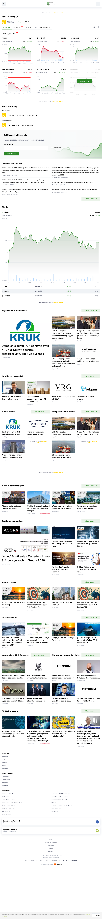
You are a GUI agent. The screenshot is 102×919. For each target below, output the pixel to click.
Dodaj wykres (84, 81)
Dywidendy (5, 768)
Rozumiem (96, 915)
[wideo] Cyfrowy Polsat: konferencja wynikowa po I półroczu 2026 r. (13, 733)
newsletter (54, 811)
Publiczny (57, 147)
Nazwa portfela (9, 144)
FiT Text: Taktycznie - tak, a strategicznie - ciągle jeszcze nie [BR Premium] (38, 640)
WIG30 (4, 38)
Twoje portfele (6, 779)
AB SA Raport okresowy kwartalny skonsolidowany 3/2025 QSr (73, 182)
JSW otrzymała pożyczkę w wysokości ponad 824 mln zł (13, 700)
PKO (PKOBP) (74, 38)
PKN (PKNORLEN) (8, 69)
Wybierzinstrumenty (10, 22)
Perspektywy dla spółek (8, 799)
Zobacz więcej (89, 198)
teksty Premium (6, 814)
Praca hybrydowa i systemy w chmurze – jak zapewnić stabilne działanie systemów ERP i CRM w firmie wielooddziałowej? (38, 736)
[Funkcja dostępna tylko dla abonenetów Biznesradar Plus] (4, 22)
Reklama (50, 848)
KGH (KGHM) (40, 38)
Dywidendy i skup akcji (8, 794)
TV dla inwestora (56, 808)
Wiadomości (5, 756)
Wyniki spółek (5, 797)
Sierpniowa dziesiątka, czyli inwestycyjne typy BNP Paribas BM (37, 604)
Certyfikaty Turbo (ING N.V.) (59, 799)
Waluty (4, 765)
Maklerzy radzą (6, 811)
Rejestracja (5, 785)
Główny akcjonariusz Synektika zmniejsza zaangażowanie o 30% (61, 700)
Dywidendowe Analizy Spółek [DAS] (12, 802)
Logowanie (5, 782)
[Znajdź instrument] (98, 4)
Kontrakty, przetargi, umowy (59, 797)
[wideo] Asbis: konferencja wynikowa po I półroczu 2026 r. (88, 543)
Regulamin (51, 845)
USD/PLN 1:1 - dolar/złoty (44, 69)
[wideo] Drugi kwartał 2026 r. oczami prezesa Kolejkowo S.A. (63, 733)
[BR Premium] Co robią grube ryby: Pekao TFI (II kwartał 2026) (87, 640)
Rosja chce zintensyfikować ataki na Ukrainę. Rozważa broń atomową (75, 189)
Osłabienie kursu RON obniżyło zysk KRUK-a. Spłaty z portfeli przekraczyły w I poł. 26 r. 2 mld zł (25, 349)
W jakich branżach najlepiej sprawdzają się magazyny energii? (38, 508)
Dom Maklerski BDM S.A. (70, 861)
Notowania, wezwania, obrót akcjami (61, 805)
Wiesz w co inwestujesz (8, 805)
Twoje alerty (5, 776)
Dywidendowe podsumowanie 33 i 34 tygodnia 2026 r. (36, 398)
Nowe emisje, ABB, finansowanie (60, 794)
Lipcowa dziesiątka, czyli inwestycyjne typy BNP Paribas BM (87, 604)
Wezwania (54, 802)
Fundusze (4, 762)
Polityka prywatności (51, 842)
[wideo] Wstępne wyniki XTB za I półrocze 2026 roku (87, 569)
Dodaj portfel (11, 153)
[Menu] (4, 4)
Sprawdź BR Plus (58, 12)
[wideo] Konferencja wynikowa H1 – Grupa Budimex (61, 569)
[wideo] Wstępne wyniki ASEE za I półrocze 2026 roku (62, 543)
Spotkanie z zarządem (8, 808)
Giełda (3, 759)
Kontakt (50, 851)
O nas (50, 839)
